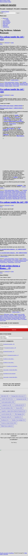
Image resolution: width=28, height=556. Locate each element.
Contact (7, 19)
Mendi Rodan (11, 262)
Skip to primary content (5, 0)
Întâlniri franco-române (7, 426)
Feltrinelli (20, 315)
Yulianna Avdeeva (8, 86)
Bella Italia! (6, 314)
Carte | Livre (5, 24)
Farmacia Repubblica (12, 315)
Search (1, 13)
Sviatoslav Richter (8, 84)
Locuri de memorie (6, 414)
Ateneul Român (8, 191)
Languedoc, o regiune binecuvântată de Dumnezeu (13, 411)
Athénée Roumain (16, 191)
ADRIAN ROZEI (8, 5)
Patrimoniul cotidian (6, 417)
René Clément (14, 319)
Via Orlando (24, 319)
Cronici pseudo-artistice (9, 82)
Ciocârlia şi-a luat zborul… (8, 358)
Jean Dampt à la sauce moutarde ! (9, 373)
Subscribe (14, 329)
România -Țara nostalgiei (18, 420)
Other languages (6, 23)
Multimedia (5, 25)
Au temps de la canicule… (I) (8, 351)
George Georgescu (4, 195)
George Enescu (22, 193)
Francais (16, 82)
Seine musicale (9, 198)
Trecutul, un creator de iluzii (8, 423)
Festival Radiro (15, 193)
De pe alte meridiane (7, 408)
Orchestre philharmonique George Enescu (17, 196)
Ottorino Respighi (15, 318)
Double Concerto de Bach (9, 192)
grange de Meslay (15, 83)
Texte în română (6, 20)
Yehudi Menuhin (16, 198)
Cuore (21, 191)
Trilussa (19, 319)
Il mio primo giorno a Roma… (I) (10, 266)
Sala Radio (14, 197)
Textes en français (6, 22)
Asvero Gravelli (20, 314)
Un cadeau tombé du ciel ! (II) (14, 202)
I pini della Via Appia (8, 316)
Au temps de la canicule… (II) (8, 344)
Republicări (18, 417)
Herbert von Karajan (13, 195)
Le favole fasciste (17, 316)
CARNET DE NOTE (7, 399)
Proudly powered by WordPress (7, 553)
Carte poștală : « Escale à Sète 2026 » (10, 369)
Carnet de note (6, 27)
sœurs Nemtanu (16, 84)
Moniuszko (22, 83)
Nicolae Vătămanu (7, 318)
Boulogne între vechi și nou (18, 396)
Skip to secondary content (5, 1)
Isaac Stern (20, 195)
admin (12, 42)
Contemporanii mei (21, 399)
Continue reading (15, 80)
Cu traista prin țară (19, 405)
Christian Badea (7, 83)
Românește (5, 420)
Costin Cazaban (15, 259)
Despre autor (5, 18)
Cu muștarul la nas (6, 405)
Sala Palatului (9, 197)
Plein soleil (7, 319)
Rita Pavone (2, 197)
